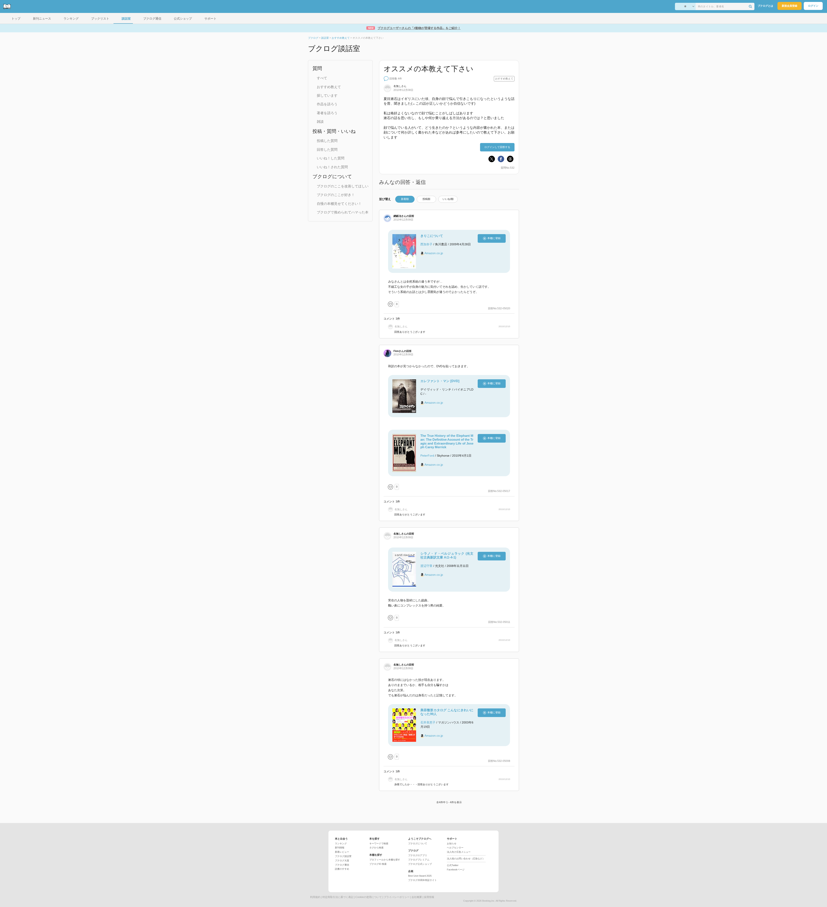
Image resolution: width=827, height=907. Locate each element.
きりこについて (431, 236)
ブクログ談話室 (343, 856)
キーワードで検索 (378, 843)
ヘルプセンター (455, 847)
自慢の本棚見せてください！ (339, 203)
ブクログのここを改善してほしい (342, 186)
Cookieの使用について (368, 897)
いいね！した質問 (330, 158)
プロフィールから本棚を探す (384, 859)
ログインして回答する (497, 147)
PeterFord (427, 455)
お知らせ (451, 843)
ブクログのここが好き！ (336, 195)
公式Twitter (453, 865)
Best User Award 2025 (420, 875)
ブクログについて (417, 843)
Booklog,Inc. (488, 900)
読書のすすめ (342, 869)
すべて (322, 78)
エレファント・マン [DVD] (439, 381)
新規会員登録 (789, 5)
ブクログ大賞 (342, 860)
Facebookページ (456, 869)
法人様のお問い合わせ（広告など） (466, 858)
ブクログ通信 (342, 864)
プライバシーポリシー (397, 897)
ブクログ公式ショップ (420, 864)
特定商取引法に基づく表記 (337, 897)
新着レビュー (342, 852)
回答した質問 (327, 149)
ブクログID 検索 (378, 864)
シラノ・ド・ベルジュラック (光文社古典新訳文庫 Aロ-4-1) (446, 555)
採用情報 (429, 897)
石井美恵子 (427, 722)
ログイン (813, 5)
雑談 (320, 121)
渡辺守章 (426, 566)
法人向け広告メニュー (459, 852)
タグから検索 (376, 847)
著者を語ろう (327, 113)
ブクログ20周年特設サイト (422, 880)
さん (399, 216)
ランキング (341, 843)
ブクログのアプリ (417, 855)
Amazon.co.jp (433, 253)
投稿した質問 (327, 141)
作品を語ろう (327, 104)
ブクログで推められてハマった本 (342, 212)
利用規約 (315, 897)
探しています (327, 95)
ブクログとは (765, 5)
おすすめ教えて (329, 87)
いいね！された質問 (332, 167)
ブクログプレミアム (418, 859)
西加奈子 (426, 244)
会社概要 (417, 897)
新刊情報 (339, 847)
